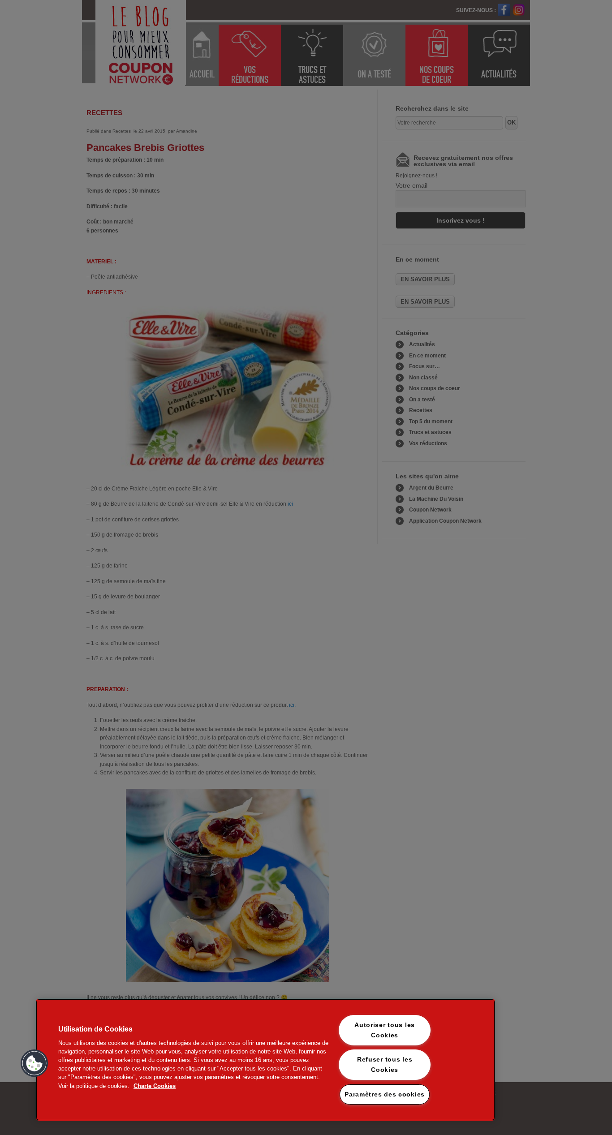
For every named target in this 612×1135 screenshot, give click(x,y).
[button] (34, 1063)
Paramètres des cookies (385, 1094)
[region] (265, 1060)
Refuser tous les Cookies (385, 1064)
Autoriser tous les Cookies (384, 1030)
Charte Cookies (155, 1086)
